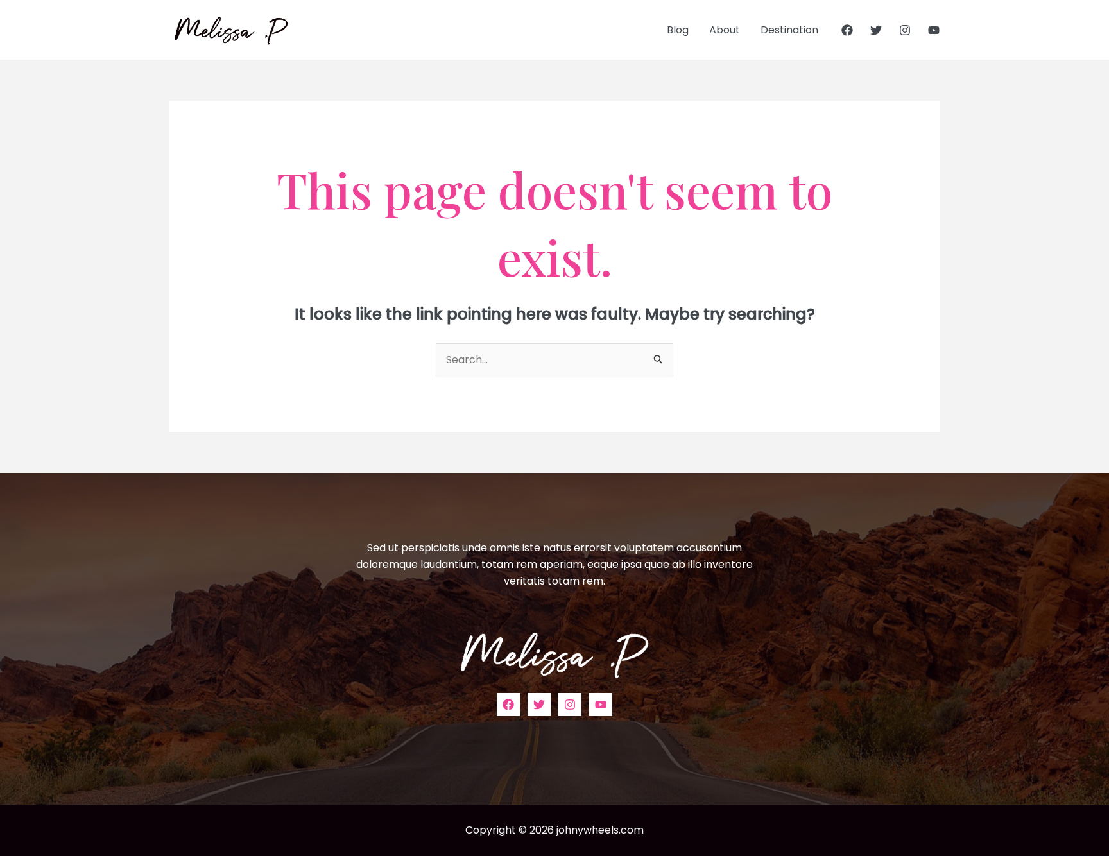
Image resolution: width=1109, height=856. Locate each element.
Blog (678, 29)
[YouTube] (934, 30)
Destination (789, 29)
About (724, 29)
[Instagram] (905, 30)
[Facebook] (847, 30)
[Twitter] (876, 30)
